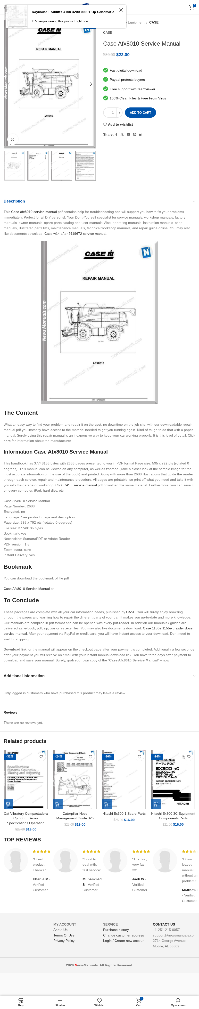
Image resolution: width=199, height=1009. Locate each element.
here (7, 441)
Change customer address (123, 935)
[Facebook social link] (116, 134)
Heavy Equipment (130, 22)
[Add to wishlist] (41, 756)
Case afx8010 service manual (34, 212)
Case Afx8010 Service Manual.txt (29, 589)
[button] (8, 804)
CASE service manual (80, 485)
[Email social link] (128, 134)
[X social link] (122, 134)
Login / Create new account (124, 941)
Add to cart (140, 112)
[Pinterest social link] (135, 134)
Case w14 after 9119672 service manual (75, 234)
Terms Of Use (64, 935)
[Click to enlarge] (12, 139)
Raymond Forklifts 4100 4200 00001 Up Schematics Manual (75, 12)
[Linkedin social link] (141, 134)
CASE (153, 22)
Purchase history (116, 930)
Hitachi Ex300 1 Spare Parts (124, 813)
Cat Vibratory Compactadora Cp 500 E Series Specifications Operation (26, 818)
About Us (60, 930)
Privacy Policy (64, 941)
